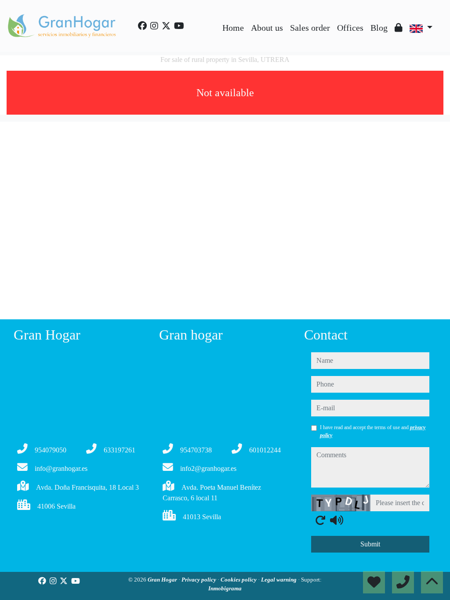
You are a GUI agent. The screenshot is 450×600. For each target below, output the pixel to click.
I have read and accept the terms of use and (372, 431)
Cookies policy (239, 579)
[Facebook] (142, 26)
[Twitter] (166, 26)
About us (267, 28)
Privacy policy (199, 579)
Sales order (310, 28)
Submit (370, 544)
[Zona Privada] (398, 28)
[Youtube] (179, 26)
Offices (350, 28)
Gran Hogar (163, 579)
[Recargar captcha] (320, 520)
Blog (379, 28)
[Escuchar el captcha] (337, 520)
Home (233, 28)
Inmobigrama (225, 588)
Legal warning (279, 579)
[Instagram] (154, 26)
